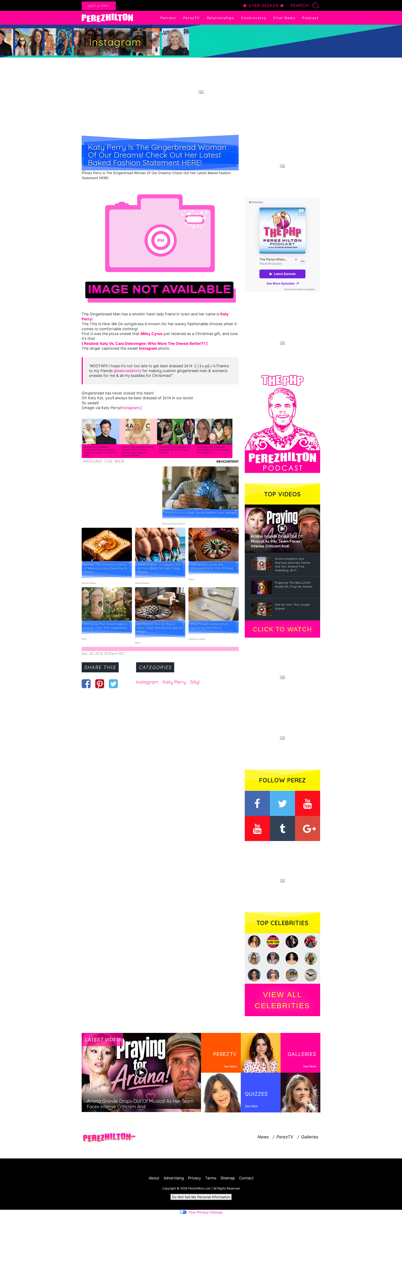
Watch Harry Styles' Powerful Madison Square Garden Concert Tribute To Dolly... (100, 451)
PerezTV (191, 18)
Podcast (310, 18)
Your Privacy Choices (206, 1212)
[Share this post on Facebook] (86, 683)
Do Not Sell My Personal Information (201, 1197)
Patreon (168, 18)
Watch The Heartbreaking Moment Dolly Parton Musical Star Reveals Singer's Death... (137, 451)
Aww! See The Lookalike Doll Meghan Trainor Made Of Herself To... (213, 450)
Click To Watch (282, 629)
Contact (246, 1178)
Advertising (174, 1178)
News (263, 1136)
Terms (210, 1178)
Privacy (194, 1178)
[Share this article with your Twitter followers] (113, 683)
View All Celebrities (282, 1000)
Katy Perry (174, 682)
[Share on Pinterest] (99, 683)
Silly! (194, 682)
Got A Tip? (99, 6)
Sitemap (227, 1178)
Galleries (309, 1136)
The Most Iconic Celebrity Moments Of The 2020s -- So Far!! (174, 450)
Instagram (130, 408)
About (154, 1178)
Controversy (253, 18)
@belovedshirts (127, 371)
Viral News (284, 18)
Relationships (220, 18)
